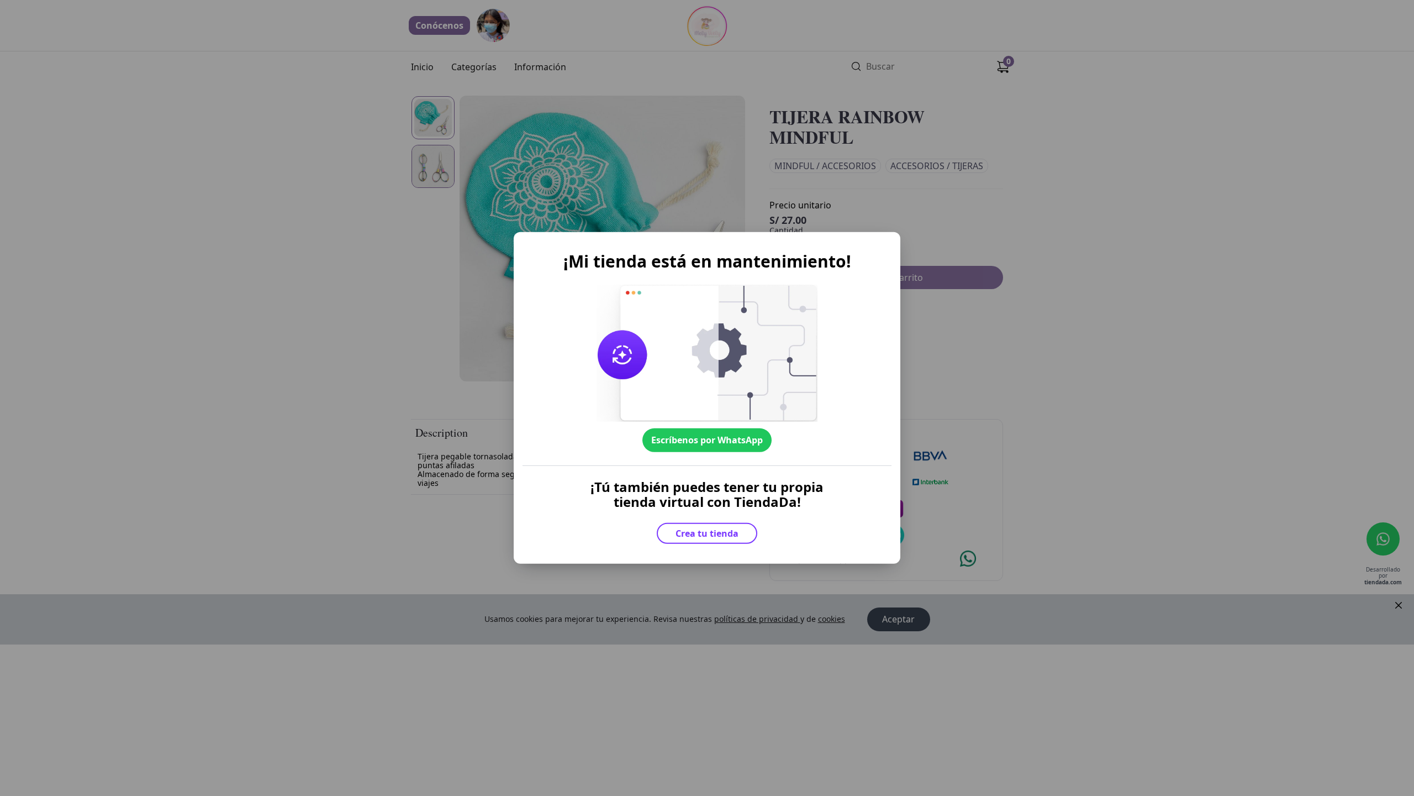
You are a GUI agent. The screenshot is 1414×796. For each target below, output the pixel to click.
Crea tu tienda (707, 533)
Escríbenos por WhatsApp (707, 440)
